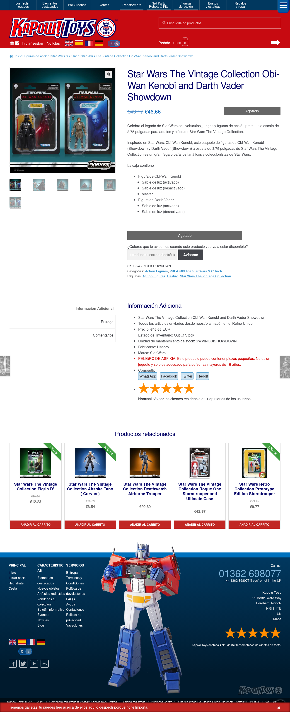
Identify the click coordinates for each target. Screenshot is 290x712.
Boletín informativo (50, 609)
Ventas (104, 4)
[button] (108, 74)
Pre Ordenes (77, 4)
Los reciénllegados (22, 5)
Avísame (190, 254)
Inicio (11, 43)
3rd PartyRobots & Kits (158, 5)
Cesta (13, 588)
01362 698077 (250, 573)
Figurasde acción (186, 5)
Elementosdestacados (50, 5)
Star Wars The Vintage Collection (205, 276)
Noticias (53, 43)
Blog (40, 625)
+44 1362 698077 (236, 580)
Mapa (277, 618)
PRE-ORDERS (180, 271)
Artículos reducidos (51, 593)
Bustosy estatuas (213, 5)
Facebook (169, 376)
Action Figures (156, 271)
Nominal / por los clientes (160, 398)
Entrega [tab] (107, 321)
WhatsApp (147, 376)
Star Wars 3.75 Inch (65, 56)
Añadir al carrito (36, 525)
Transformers (131, 4)
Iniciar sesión (32, 43)
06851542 (83, 702)
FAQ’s (70, 598)
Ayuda (70, 604)
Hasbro (172, 276)
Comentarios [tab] (103, 335)
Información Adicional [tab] (95, 308)
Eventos (43, 614)
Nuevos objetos (48, 588)
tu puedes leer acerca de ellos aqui (67, 707)
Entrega (72, 572)
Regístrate (16, 583)
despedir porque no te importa (123, 707)
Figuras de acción (36, 56)
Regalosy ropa (240, 5)
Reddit (202, 376)
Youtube (34, 664)
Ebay (45, 664)
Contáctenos (17, 43)
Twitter (187, 376)
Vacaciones (74, 625)
